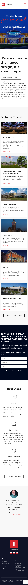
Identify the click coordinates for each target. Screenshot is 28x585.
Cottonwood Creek (9, 204)
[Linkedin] (14, 553)
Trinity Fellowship (9, 138)
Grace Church (7, 235)
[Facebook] (11, 553)
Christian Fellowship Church (12, 298)
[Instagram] (17, 553)
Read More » (6, 151)
